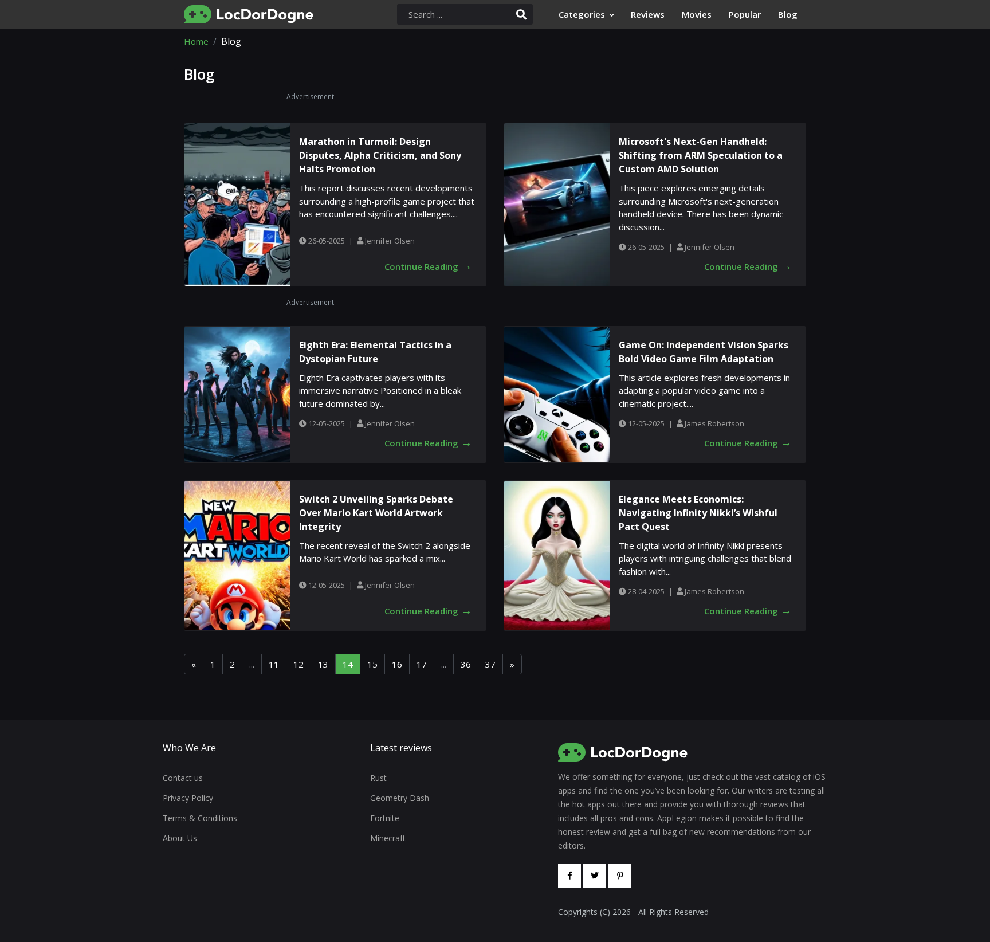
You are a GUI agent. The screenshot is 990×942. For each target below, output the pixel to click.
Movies (697, 14)
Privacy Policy (188, 797)
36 (466, 664)
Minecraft (388, 838)
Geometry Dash (399, 797)
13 (323, 664)
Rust (378, 777)
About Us (180, 838)
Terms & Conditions (200, 818)
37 (490, 664)
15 (372, 664)
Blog (788, 14)
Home (196, 41)
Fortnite (384, 818)
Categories (582, 14)
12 (298, 664)
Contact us (183, 777)
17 (422, 664)
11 (274, 664)
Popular (745, 14)
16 (397, 664)
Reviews (648, 14)
